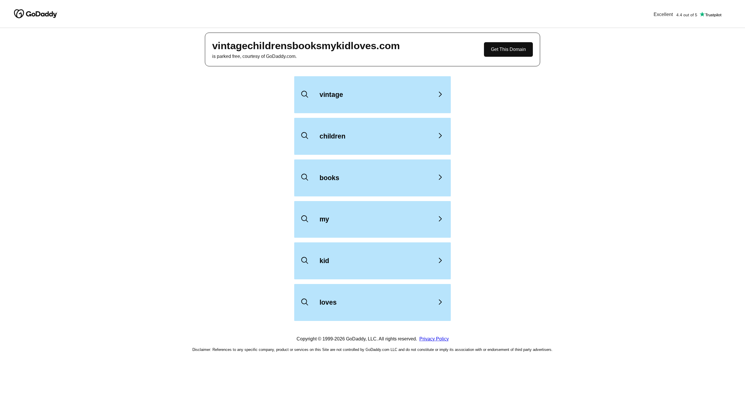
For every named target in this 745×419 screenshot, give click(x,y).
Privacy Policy (434, 338)
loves (328, 302)
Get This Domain (508, 49)
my (324, 219)
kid (324, 260)
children (332, 136)
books (329, 178)
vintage (331, 94)
